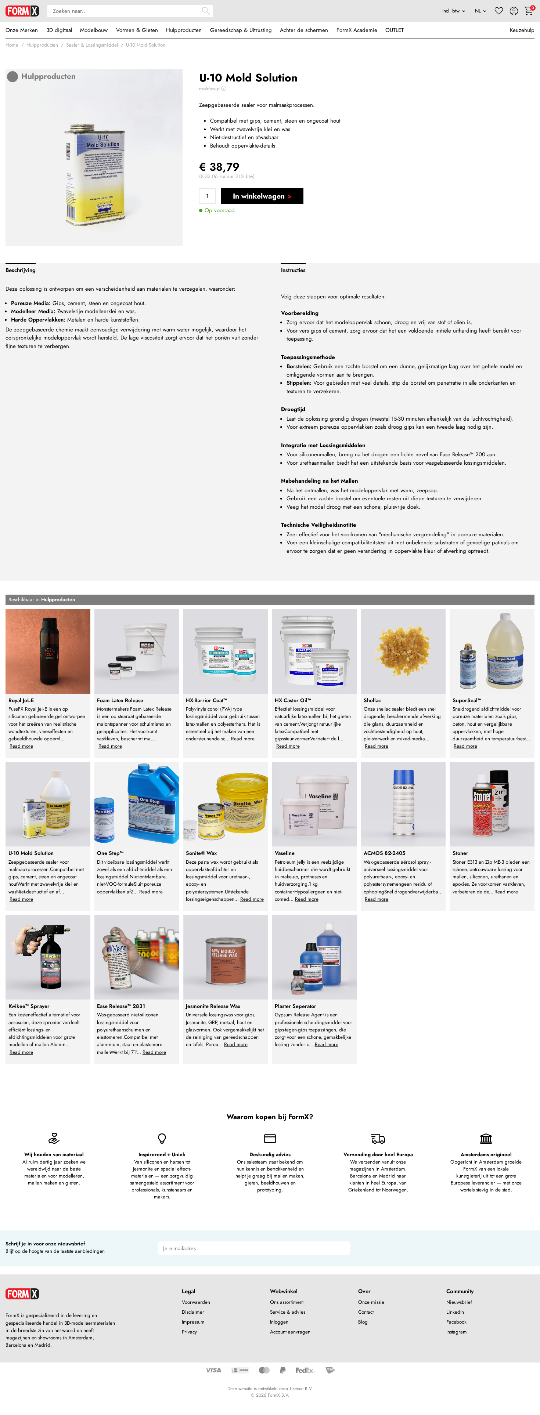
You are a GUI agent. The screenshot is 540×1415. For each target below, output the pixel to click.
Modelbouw (94, 30)
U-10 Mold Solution (145, 44)
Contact (366, 1312)
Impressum (193, 1321)
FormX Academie (356, 30)
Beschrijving (21, 270)
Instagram (456, 1331)
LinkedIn (455, 1312)
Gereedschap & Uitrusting (241, 30)
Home (12, 44)
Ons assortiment (286, 1302)
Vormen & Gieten (137, 30)
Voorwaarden (196, 1302)
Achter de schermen (304, 30)
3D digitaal (59, 30)
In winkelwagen (259, 196)
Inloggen (279, 1321)
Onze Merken (22, 30)
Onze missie (371, 1302)
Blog (363, 1321)
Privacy (189, 1331)
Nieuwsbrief (459, 1302)
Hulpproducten (184, 30)
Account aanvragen (290, 1331)
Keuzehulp (522, 30)
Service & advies (287, 1312)
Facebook (456, 1321)
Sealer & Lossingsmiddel (92, 44)
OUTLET (394, 30)
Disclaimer (193, 1312)
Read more (21, 746)
